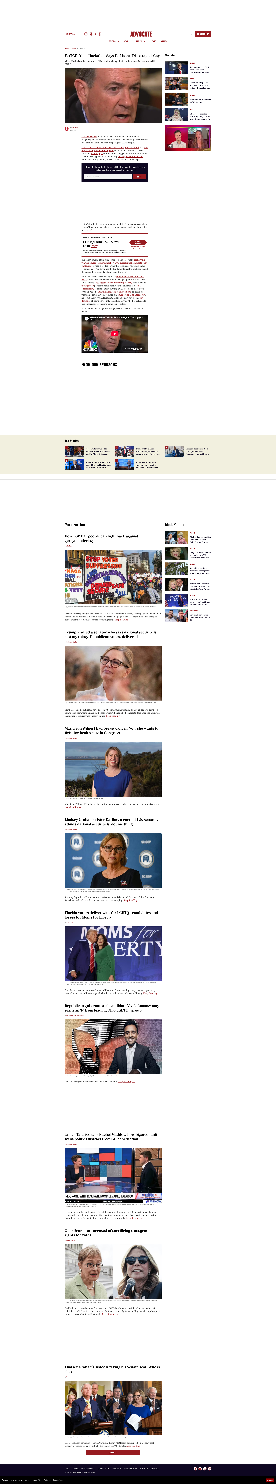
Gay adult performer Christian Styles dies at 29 (200, 617)
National (193, 63)
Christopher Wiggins (71, 642)
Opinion (164, 41)
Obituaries (194, 611)
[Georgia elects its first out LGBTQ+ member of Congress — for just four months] (174, 451)
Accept (270, 1480)
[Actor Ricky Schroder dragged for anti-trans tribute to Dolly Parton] (176, 584)
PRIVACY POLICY (116, 1469)
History (153, 41)
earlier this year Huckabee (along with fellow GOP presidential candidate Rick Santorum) (114, 262)
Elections (82, 49)
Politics (112, 41)
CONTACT (67, 1469)
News (126, 41)
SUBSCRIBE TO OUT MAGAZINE (70, 34)
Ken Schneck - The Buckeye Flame (75, 1015)
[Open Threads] (95, 34)
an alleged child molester (130, 156)
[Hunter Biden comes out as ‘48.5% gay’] (176, 99)
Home (67, 49)
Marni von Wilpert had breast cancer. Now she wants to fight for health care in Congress (111, 730)
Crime (192, 79)
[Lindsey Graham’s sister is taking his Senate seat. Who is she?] (113, 1408)
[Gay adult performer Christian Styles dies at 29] (176, 615)
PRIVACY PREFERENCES (130, 1469)
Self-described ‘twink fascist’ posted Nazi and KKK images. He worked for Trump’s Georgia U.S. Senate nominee (98, 466)
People (192, 533)
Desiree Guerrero (70, 1240)
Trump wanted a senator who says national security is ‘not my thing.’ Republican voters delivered (110, 634)
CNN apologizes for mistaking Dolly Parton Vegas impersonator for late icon (200, 117)
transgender (88, 285)
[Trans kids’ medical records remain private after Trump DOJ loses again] (176, 569)
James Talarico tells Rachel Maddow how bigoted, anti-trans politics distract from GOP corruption (111, 1137)
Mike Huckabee (89, 136)
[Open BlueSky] (91, 34)
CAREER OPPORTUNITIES (88, 1469)
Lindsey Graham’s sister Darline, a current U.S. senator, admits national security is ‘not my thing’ (111, 822)
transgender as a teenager (132, 294)
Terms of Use (58, 1480)
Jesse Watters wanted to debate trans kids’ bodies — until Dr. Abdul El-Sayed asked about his (98, 452)
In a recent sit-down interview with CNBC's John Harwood (110, 147)
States (192, 595)
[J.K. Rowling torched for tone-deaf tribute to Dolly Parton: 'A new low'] (176, 538)
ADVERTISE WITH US (103, 1469)
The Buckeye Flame (113, 1076)
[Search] (191, 34)
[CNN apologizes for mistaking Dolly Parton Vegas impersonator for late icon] (176, 114)
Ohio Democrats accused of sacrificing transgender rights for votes (108, 1233)
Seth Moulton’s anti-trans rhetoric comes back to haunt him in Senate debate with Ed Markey (148, 466)
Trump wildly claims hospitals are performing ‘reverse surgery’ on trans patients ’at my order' (147, 452)
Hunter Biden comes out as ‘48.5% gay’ (200, 100)
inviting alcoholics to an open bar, (115, 291)
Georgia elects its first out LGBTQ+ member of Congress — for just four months (197, 452)
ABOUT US (76, 1469)
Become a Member (138, 242)
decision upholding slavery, (114, 282)
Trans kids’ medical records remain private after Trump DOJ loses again (200, 572)
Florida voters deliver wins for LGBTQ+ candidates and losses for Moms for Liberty (111, 915)
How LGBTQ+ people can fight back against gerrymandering (101, 538)
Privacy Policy (43, 1480)
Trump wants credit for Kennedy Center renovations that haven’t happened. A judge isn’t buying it (200, 72)
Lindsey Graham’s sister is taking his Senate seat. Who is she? (112, 1369)
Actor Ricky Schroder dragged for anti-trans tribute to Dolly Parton (199, 586)
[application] (188, 138)
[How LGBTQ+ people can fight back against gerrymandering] (113, 577)
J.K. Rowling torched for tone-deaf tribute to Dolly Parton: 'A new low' (200, 541)
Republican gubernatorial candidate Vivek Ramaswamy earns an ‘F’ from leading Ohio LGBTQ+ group (112, 1008)
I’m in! (139, 176)
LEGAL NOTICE (155, 1469)
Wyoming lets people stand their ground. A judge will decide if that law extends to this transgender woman (200, 87)
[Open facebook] (86, 34)
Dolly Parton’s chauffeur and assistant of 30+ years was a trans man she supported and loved (200, 557)
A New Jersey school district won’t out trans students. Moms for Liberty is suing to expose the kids (200, 604)
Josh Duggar (97, 153)
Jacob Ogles (69, 922)
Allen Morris (69, 546)
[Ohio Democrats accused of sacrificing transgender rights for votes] (113, 1271)
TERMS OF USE (144, 1469)
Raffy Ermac (75, 127)
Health (139, 41)
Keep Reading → (122, 619)
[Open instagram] (100, 34)
